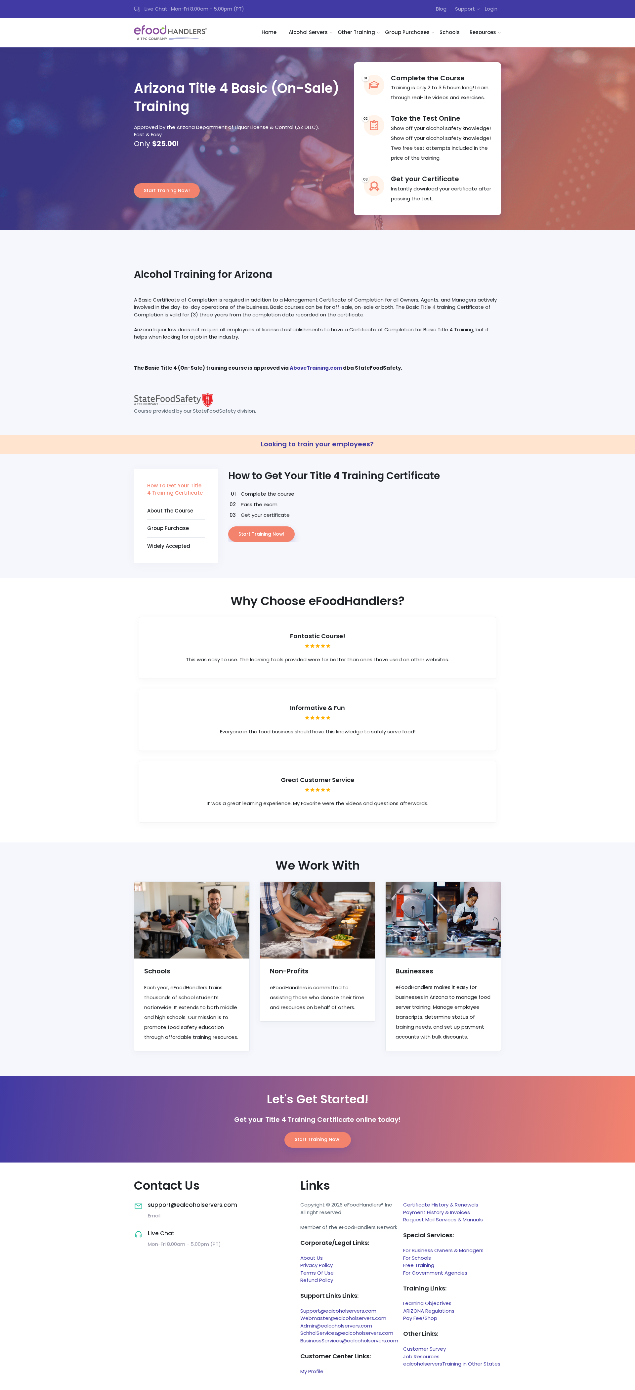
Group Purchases (407, 32)
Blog (441, 8)
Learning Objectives (427, 1303)
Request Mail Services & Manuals (443, 1219)
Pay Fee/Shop (420, 1318)
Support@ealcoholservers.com (338, 1310)
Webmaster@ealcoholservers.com (343, 1318)
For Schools (417, 1257)
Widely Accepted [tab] (168, 546)
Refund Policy (316, 1280)
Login (491, 8)
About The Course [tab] (170, 510)
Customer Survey (424, 1348)
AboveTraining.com (316, 367)
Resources (483, 32)
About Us (311, 1257)
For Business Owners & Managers (443, 1250)
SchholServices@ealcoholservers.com (346, 1332)
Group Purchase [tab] (168, 528)
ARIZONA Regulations (428, 1310)
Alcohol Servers (308, 32)
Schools (450, 32)
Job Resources (421, 1356)
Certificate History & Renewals (440, 1204)
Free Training (418, 1265)
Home (269, 32)
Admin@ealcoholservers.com (336, 1325)
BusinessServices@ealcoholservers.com (349, 1340)
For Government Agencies (435, 1272)
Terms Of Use (317, 1272)
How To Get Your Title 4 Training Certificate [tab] (175, 489)
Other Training (356, 32)
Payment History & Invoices (436, 1212)
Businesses (414, 971)
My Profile (311, 1371)
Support (465, 8)
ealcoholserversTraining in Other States (451, 1363)
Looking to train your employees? (317, 444)
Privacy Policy (316, 1265)
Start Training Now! (167, 190)
